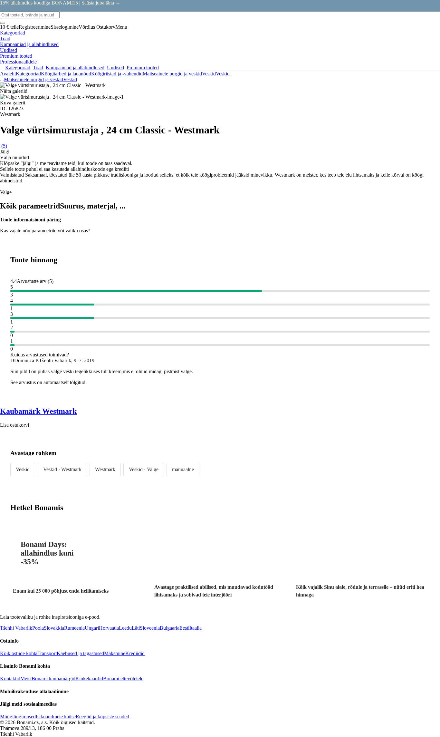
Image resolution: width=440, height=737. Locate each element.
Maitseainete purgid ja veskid (172, 73)
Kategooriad (28, 73)
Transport (47, 653)
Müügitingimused (18, 716)
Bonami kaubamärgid (53, 678)
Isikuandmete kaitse (56, 716)
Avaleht (8, 73)
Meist (26, 678)
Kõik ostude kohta (18, 653)
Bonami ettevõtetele (123, 678)
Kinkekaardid (89, 678)
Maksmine (114, 653)
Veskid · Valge (143, 469)
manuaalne (183, 469)
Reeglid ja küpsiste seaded (102, 716)
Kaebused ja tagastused (80, 653)
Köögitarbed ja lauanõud (66, 73)
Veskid (223, 73)
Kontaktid (10, 678)
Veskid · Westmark (62, 469)
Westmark (105, 469)
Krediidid (135, 653)
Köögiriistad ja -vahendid (117, 73)
